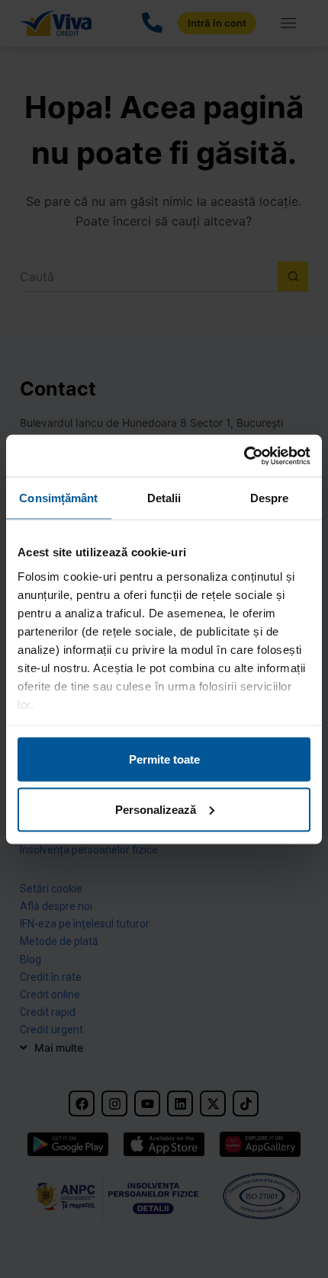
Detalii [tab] (164, 498)
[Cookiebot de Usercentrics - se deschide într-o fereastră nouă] (243, 456)
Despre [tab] (269, 498)
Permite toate (164, 759)
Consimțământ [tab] (58, 498)
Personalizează (155, 808)
